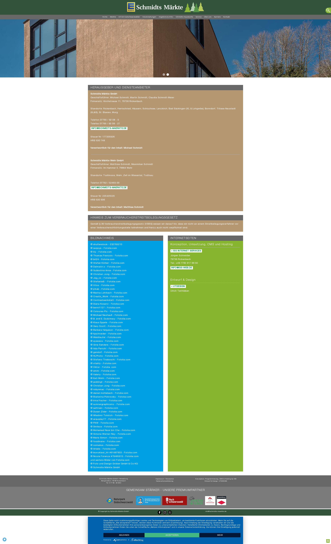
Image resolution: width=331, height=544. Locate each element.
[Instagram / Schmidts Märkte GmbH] (165, 514)
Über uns (208, 17)
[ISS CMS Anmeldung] (88, 79)
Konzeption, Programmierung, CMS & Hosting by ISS (215, 479)
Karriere (217, 17)
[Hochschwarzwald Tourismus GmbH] (175, 505)
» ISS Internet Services (186, 251)
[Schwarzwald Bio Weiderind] (196, 505)
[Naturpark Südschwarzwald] (119, 505)
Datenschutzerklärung (164, 481)
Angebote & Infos (166, 17)
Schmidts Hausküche (184, 17)
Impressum (160, 479)
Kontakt (226, 17)
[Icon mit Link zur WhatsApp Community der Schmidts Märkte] (170, 514)
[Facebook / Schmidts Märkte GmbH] (159, 514)
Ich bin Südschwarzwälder (129, 17)
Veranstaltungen (149, 17)
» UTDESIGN (178, 286)
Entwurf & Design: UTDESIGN (216, 481)
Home (104, 17)
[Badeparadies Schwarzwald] (148, 505)
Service (198, 17)
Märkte (113, 17)
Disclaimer (170, 479)
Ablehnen (124, 535)
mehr (220, 535)
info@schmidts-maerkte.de (109, 128)
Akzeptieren (172, 535)
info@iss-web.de (181, 268)
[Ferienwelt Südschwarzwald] (210, 505)
